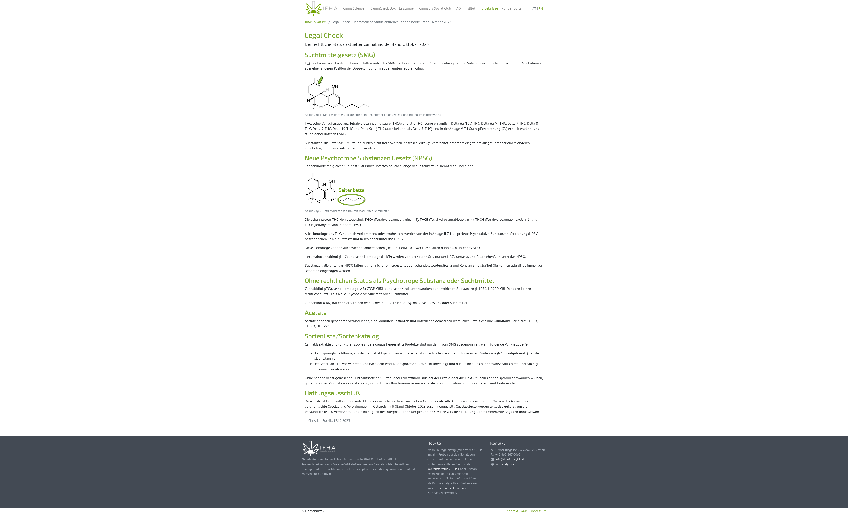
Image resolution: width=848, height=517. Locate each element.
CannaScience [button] (353, 8)
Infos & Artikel (316, 22)
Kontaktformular (438, 469)
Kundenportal (512, 8)
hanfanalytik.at (505, 464)
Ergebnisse (489, 8)
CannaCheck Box (383, 8)
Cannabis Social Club (435, 8)
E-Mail (454, 469)
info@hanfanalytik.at (509, 459)
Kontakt (512, 511)
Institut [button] (469, 8)
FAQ (458, 8)
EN (541, 8)
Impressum (538, 511)
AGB (524, 511)
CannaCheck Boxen (451, 488)
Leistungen (407, 8)
